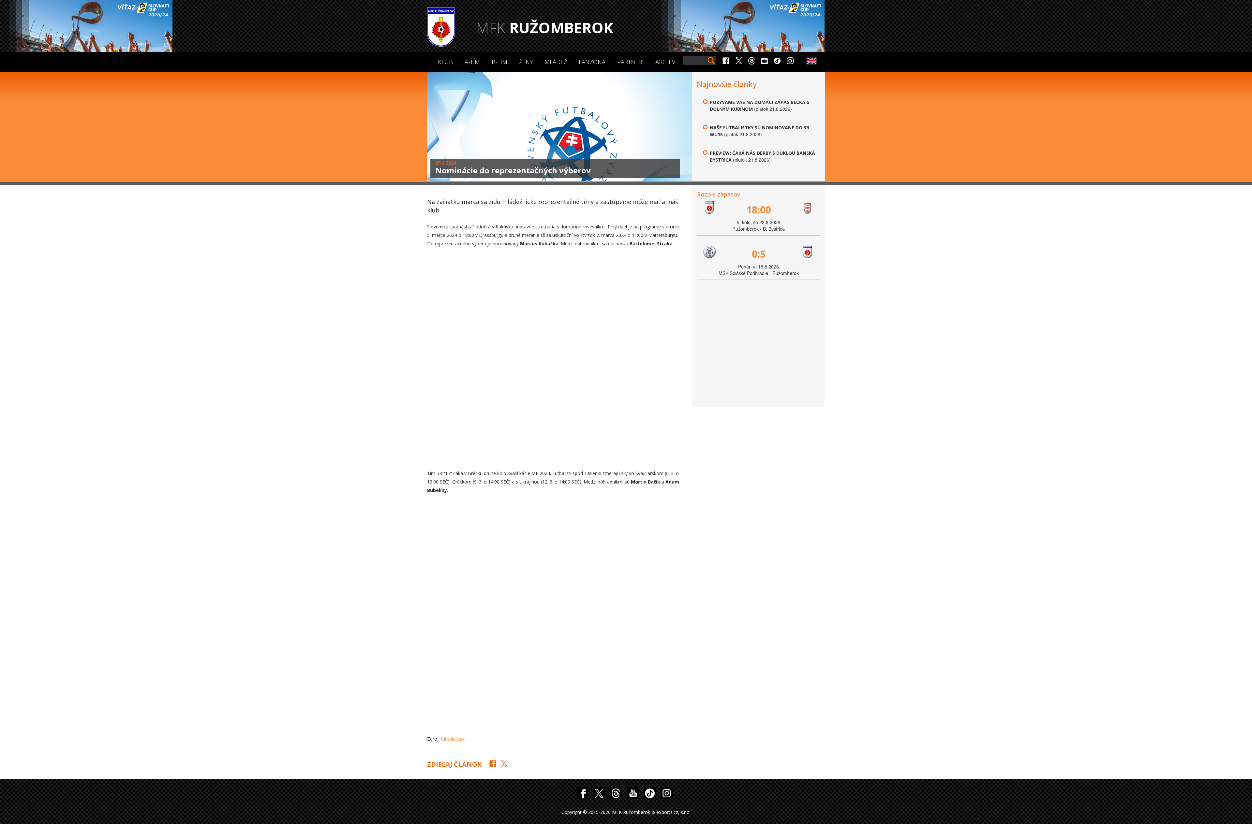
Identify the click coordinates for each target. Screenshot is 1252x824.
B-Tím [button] (499, 62)
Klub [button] (445, 62)
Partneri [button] (630, 62)
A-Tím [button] (472, 62)
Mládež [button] (555, 62)
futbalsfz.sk (453, 739)
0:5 (759, 254)
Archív (665, 62)
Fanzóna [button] (592, 62)
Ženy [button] (526, 62)
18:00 (758, 209)
